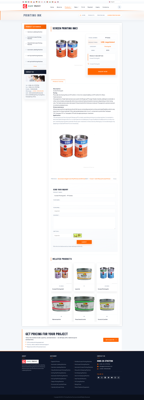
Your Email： (57, 207)
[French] (28, 2)
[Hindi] (50, 2)
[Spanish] (31, 2)
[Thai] (58, 2)
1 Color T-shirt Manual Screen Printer (100, 178)
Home (52, 7)
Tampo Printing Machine (57, 381)
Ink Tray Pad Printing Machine (35, 55)
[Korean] (44, 2)
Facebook (98, 377)
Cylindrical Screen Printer (57, 387)
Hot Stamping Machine (81, 373)
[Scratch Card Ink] (107, 303)
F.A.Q (83, 7)
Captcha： (56, 231)
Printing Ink (33, 15)
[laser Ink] (84, 273)
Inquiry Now (102, 71)
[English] (23, 2)
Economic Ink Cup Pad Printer (58, 384)
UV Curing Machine (79, 381)
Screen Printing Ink (95, 64)
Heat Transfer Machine (80, 378)
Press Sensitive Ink (80, 319)
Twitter (101, 377)
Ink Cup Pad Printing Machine (35, 61)
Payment (90, 7)
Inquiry (98, 7)
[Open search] (119, 7)
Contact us (106, 7)
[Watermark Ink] (61, 303)
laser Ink (77, 289)
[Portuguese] (47, 2)
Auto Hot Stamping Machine (82, 375)
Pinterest (108, 377)
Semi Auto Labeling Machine (35, 32)
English (112, 2)
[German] (36, 2)
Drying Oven (78, 384)
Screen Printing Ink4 (58, 289)
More (35, 66)
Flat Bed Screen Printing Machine (83, 361)
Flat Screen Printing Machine (82, 364)
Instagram (115, 377)
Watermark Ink (56, 319)
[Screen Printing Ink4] (61, 273)
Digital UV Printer (55, 361)
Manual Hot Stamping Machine (83, 370)
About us (59, 7)
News (76, 7)
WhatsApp (118, 377)
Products (67, 7)
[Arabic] (26, 2)
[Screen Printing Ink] (107, 273)
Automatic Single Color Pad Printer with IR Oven (72, 178)
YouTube (111, 377)
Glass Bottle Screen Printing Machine (35, 43)
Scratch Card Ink (103, 319)
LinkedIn (105, 377)
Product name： (58, 192)
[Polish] (55, 2)
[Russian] (34, 2)
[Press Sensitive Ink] (84, 303)
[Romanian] (52, 2)
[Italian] (39, 2)
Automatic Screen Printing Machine (34, 37)
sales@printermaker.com (105, 366)
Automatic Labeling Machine (35, 49)
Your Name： (56, 200)
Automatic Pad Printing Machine (59, 375)
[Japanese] (42, 2)
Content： (56, 215)
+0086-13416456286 (38, 91)
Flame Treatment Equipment (82, 387)
